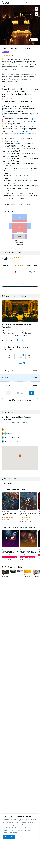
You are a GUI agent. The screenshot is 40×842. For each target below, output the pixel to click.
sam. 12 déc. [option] (29, 356)
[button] (20, 370)
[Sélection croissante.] (31, 393)
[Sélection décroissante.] (8, 393)
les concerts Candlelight (25, 134)
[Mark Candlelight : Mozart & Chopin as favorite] (36, 14)
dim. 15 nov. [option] (20, 356)
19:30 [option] (20, 364)
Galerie (34, 40)
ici (32, 119)
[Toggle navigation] (37, 3)
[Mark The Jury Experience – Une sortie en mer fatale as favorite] (16, 532)
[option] (20, 370)
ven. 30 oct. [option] (10, 356)
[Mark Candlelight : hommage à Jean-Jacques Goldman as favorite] (35, 494)
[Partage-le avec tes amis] (36, 9)
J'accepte (9, 837)
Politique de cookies (28, 825)
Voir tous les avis (20, 288)
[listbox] (20, 356)
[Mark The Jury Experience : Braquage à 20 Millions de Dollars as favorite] (35, 532)
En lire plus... (19, 340)
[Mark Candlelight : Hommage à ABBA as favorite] (16, 494)
